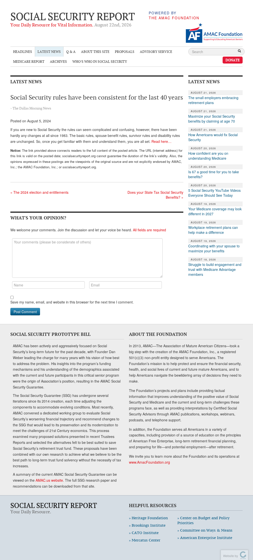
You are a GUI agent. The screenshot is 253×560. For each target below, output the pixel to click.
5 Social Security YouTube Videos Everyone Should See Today (214, 193)
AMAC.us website (49, 480)
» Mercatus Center (144, 540)
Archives (58, 61)
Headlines (22, 51)
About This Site (95, 51)
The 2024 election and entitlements (39, 192)
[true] (239, 51)
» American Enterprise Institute (204, 537)
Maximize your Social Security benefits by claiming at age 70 (211, 119)
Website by (230, 556)
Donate (233, 60)
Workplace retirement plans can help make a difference (213, 230)
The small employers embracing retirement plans (213, 100)
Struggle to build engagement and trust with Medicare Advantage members (214, 269)
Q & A (71, 51)
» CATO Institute (144, 532)
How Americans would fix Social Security (213, 137)
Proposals (124, 51)
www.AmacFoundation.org (149, 462)
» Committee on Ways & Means (204, 530)
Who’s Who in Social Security (99, 61)
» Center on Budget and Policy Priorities (203, 520)
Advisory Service (156, 51)
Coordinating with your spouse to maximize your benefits (214, 248)
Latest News (49, 51)
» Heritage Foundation (148, 518)
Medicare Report (28, 61)
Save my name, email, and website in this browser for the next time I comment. (72, 302)
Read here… (161, 141)
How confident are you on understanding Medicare (208, 156)
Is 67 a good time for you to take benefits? (213, 174)
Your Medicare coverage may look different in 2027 (215, 211)
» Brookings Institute (147, 525)
